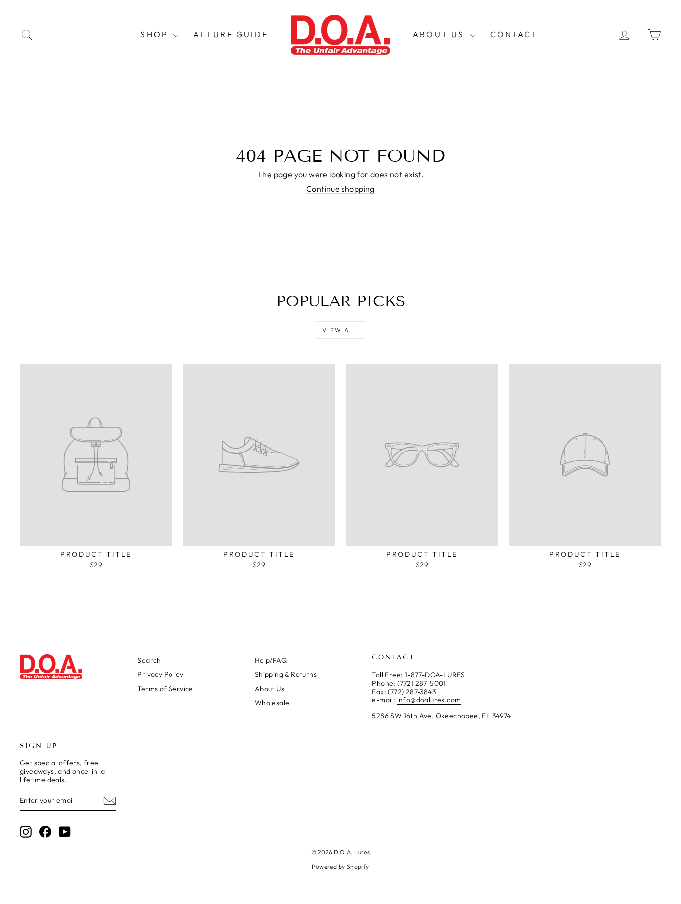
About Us (440, 34)
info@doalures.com (429, 699)
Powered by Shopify (340, 866)
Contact (514, 34)
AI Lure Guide (230, 34)
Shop (155, 34)
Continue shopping (340, 189)
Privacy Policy (160, 674)
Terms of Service (165, 688)
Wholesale (272, 702)
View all (340, 330)
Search (149, 660)
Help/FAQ (271, 660)
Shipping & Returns (286, 674)
